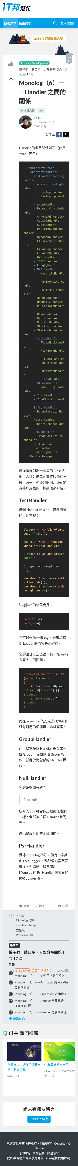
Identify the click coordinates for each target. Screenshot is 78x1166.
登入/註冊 (67, 23)
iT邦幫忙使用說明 (58, 1158)
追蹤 (41, 906)
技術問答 (25, 23)
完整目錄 (19, 1018)
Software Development (34, 63)
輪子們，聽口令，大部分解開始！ (42, 69)
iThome (39, 1148)
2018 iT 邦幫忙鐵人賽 (48, 38)
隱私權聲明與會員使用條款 (25, 1158)
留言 (27, 906)
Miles (38, 118)
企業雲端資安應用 (56, 1064)
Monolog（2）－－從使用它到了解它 (39, 975)
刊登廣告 (24, 1153)
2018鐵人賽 (27, 110)
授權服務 (39, 1153)
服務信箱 (53, 1153)
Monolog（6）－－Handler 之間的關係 (40, 1012)
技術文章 (10, 23)
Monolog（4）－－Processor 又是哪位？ (41, 994)
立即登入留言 (39, 1119)
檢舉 (65, 906)
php (41, 110)
